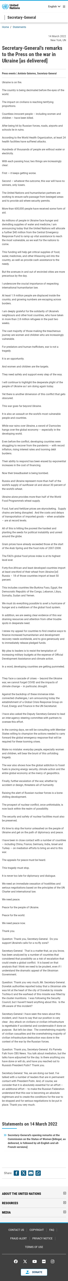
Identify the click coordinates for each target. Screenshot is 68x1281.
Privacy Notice (42, 1238)
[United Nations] (11, 6)
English (52, 6)
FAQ (51, 1229)
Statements (19, 27)
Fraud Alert (18, 1238)
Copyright (37, 1229)
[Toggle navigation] (63, 6)
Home (5, 27)
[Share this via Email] (31, 1173)
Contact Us (16, 1229)
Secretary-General (21, 17)
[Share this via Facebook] (16, 1173)
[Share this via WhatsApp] (38, 1173)
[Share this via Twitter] (23, 1173)
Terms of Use (34, 1247)
